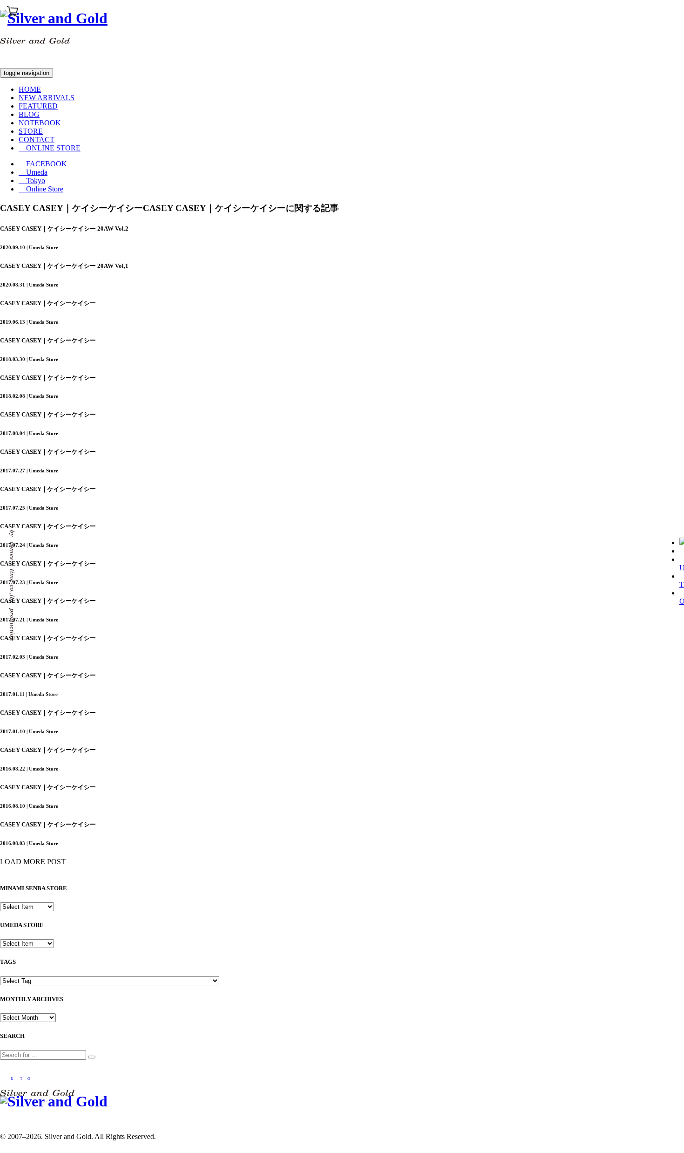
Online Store (41, 189)
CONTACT (36, 139)
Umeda (33, 172)
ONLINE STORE (49, 148)
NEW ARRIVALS (46, 98)
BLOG (29, 114)
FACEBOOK (43, 164)
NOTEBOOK (40, 123)
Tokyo (32, 180)
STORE (31, 131)
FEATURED (38, 106)
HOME (30, 89)
